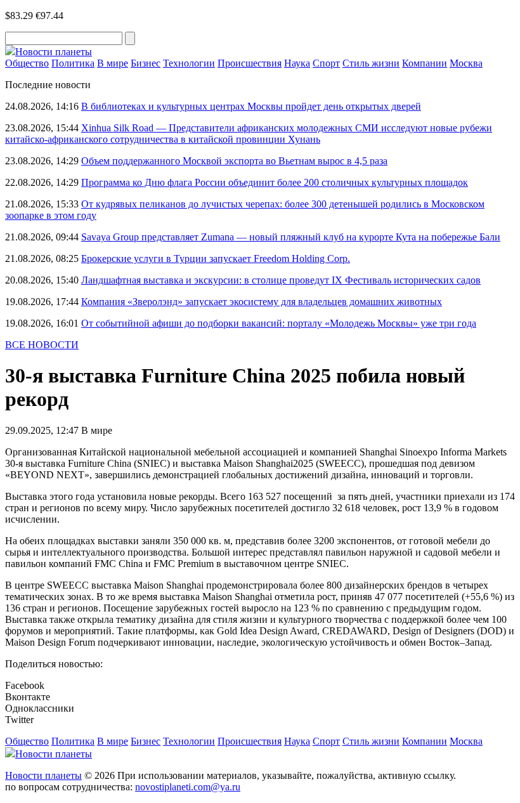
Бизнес (145, 63)
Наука (297, 63)
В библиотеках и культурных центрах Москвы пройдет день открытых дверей (251, 106)
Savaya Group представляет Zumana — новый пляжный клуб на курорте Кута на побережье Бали (290, 237)
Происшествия (250, 63)
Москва (466, 63)
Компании (424, 63)
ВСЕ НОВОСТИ (42, 344)
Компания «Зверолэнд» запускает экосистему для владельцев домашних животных (261, 301)
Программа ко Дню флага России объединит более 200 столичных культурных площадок (274, 182)
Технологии (189, 63)
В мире (112, 63)
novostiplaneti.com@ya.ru (187, 786)
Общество (27, 63)
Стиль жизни (371, 63)
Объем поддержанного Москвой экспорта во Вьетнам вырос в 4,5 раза (234, 160)
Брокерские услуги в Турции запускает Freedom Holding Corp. (215, 258)
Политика (72, 63)
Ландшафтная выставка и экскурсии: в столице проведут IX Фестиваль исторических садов (281, 280)
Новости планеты (43, 775)
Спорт (326, 63)
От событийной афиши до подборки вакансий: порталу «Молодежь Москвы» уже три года (278, 323)
